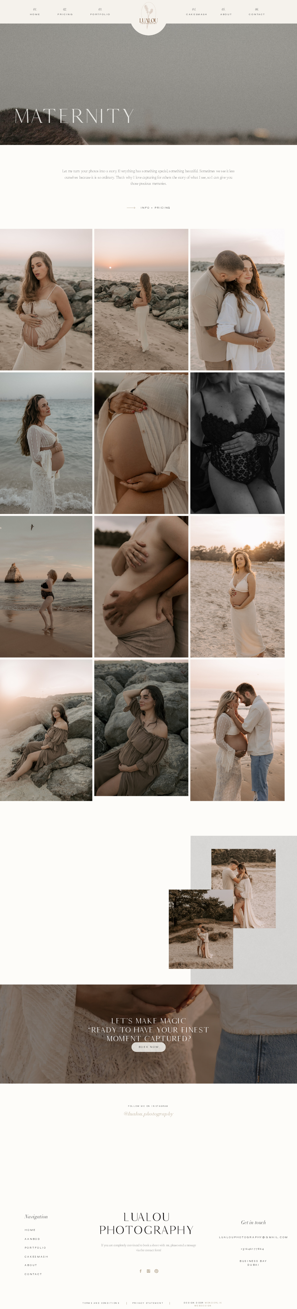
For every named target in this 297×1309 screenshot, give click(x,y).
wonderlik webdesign (208, 1304)
